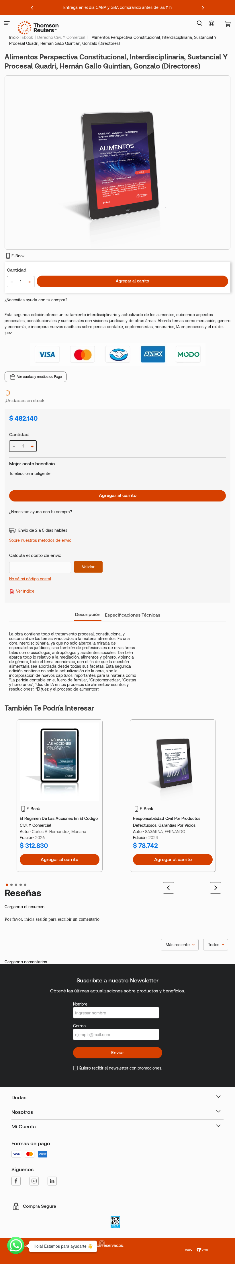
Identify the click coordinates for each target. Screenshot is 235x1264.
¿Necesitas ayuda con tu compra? (36, 300)
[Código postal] (41, 581)
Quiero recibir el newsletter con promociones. (120, 1114)
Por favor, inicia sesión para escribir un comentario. (53, 949)
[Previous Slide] (32, 8)
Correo (79, 1072)
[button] (6, 23)
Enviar (117, 1098)
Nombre (80, 1050)
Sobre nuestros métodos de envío (40, 558)
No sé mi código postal (30, 597)
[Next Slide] (202, 8)
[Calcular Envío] (88, 585)
